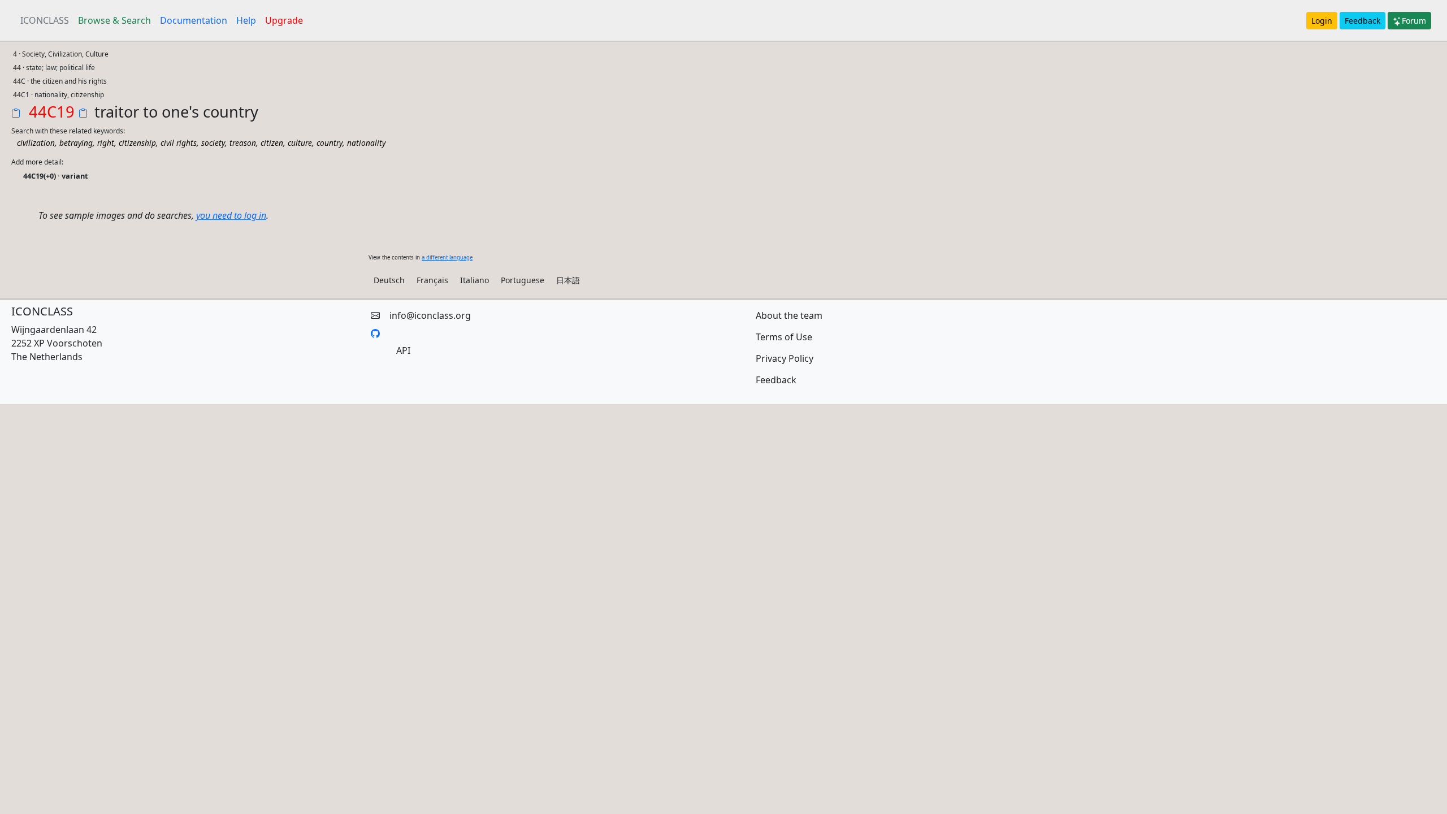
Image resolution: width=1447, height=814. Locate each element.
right (105, 142)
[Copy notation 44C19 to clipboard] (18, 114)
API (403, 350)
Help (246, 20)
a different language (447, 257)
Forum (1414, 20)
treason (242, 142)
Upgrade (284, 20)
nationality (366, 142)
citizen (272, 142)
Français (432, 280)
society (213, 142)
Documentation (193, 20)
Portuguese (522, 280)
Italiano (474, 280)
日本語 (568, 280)
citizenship (137, 142)
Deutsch (389, 280)
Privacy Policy (784, 358)
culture (300, 142)
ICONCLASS (44, 20)
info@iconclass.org (430, 315)
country (330, 142)
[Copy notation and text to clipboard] (85, 114)
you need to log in (231, 215)
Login (1321, 20)
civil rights (179, 142)
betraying (76, 142)
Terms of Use (784, 337)
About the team (789, 315)
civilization (36, 142)
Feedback (1362, 20)
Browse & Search (114, 20)
